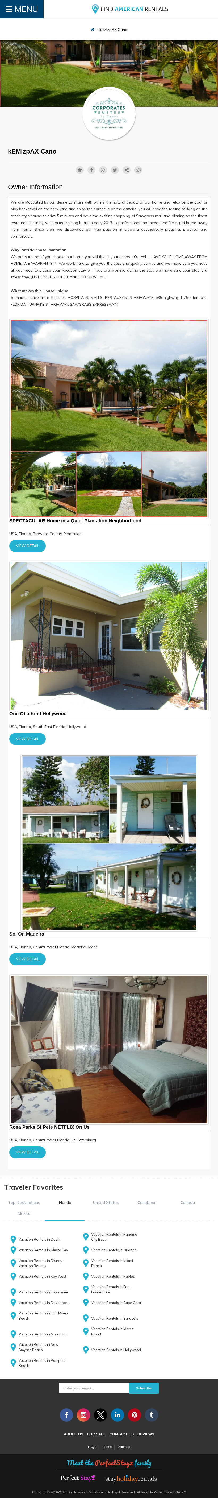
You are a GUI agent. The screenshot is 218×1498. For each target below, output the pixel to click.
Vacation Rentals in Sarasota (115, 1318)
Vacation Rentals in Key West (42, 1276)
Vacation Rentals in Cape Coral (116, 1303)
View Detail (27, 545)
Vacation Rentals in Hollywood (116, 1350)
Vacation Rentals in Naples (113, 1276)
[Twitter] (115, 170)
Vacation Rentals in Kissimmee (43, 1292)
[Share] (127, 170)
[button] (24, 1202)
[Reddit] (138, 170)
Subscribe (144, 1388)
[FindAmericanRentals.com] (131, 9)
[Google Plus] (103, 170)
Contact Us (122, 1434)
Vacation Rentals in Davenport (44, 1303)
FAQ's (92, 1447)
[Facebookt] (91, 170)
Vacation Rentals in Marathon (43, 1334)
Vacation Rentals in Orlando (114, 1250)
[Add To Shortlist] (80, 170)
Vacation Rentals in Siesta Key (43, 1250)
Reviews (145, 1434)
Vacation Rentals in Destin (40, 1239)
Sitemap (124, 1447)
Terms (107, 1447)
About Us (73, 1434)
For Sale (96, 1434)
